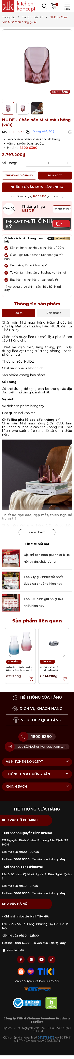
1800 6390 (28, 148)
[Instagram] (31, 959)
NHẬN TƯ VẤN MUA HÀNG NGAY (37, 187)
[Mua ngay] (31, 678)
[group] (37, 64)
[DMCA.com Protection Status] (53, 1004)
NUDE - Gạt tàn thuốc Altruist (50, 669)
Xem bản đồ (15, 950)
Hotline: (16, 859)
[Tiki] (46, 971)
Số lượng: (9, 163)
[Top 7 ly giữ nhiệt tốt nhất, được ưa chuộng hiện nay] (11, 580)
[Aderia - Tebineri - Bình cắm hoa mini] (20, 643)
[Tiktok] (52, 959)
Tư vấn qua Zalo (49, 859)
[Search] (44, 6)
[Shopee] (21, 971)
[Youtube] (41, 959)
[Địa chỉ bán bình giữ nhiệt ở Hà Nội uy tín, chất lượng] (11, 558)
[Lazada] (31, 971)
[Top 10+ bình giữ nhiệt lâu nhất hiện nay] (11, 602)
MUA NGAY (55, 175)
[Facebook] (21, 959)
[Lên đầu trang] (67, 1052)
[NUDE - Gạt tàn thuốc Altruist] (54, 643)
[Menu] (66, 6)
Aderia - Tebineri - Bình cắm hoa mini (19, 669)
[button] (64, 655)
